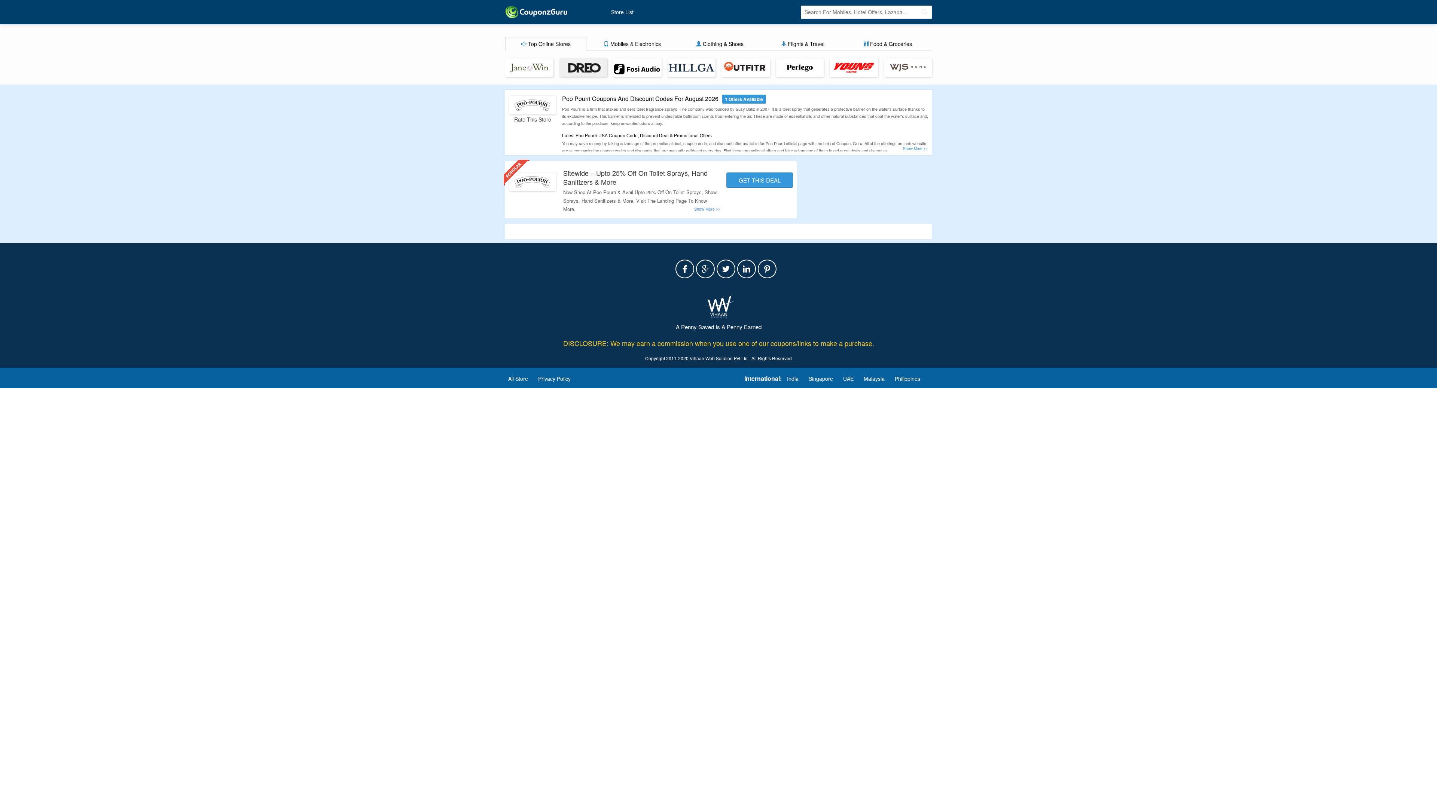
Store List (622, 12)
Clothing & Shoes (722, 44)
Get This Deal (760, 180)
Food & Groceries (890, 44)
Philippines (907, 378)
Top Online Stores (549, 44)
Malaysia (874, 378)
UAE (848, 378)
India (793, 378)
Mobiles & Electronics (635, 44)
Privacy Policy (554, 378)
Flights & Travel (805, 44)
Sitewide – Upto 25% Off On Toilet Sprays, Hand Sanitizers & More (635, 177)
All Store (518, 378)
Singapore (821, 378)
